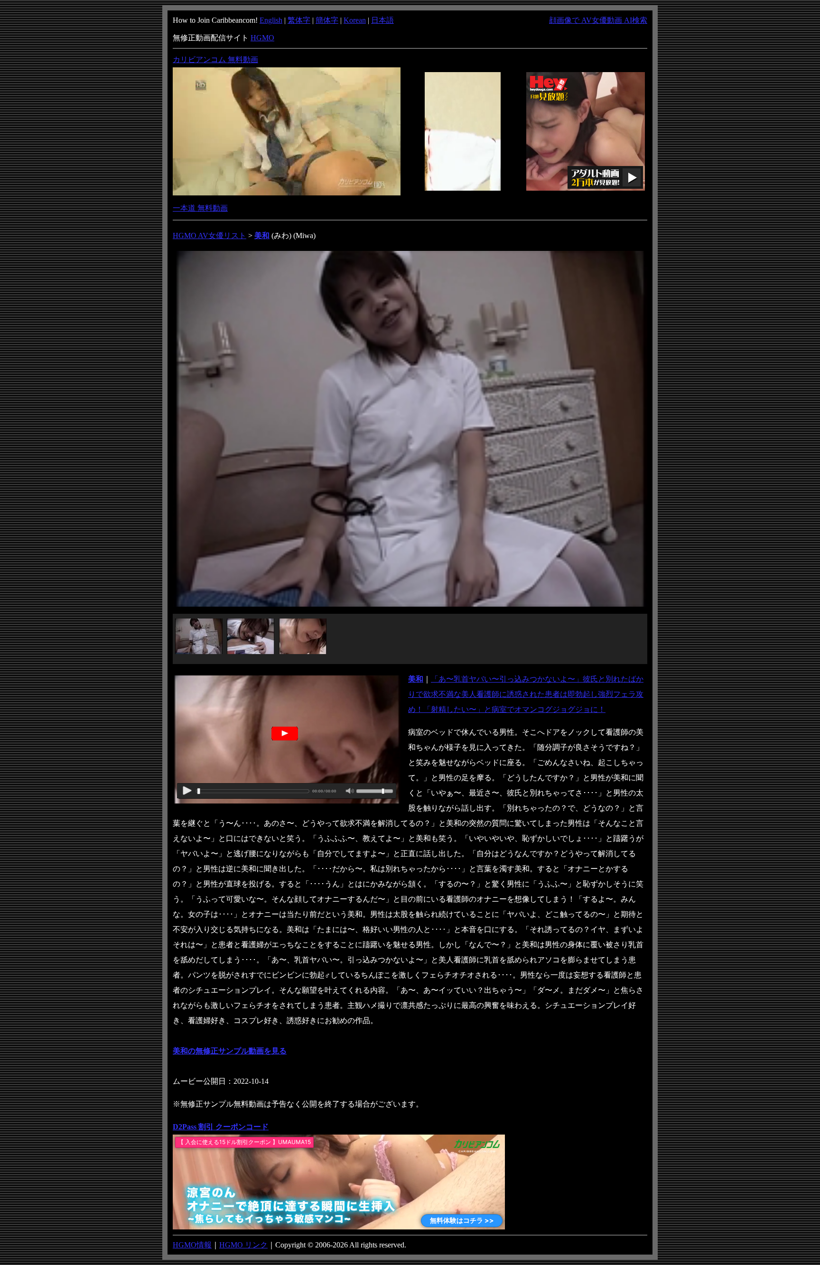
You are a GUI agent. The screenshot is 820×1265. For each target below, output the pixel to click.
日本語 (382, 20)
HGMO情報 (192, 1245)
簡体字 (327, 20)
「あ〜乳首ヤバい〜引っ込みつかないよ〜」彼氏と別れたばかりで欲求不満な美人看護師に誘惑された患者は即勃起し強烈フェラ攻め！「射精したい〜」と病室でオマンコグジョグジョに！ (525, 694)
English (271, 20)
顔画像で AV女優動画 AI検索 (598, 20)
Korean (355, 20)
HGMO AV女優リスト (209, 235)
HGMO (262, 38)
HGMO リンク (243, 1245)
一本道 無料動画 (200, 208)
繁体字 (299, 20)
